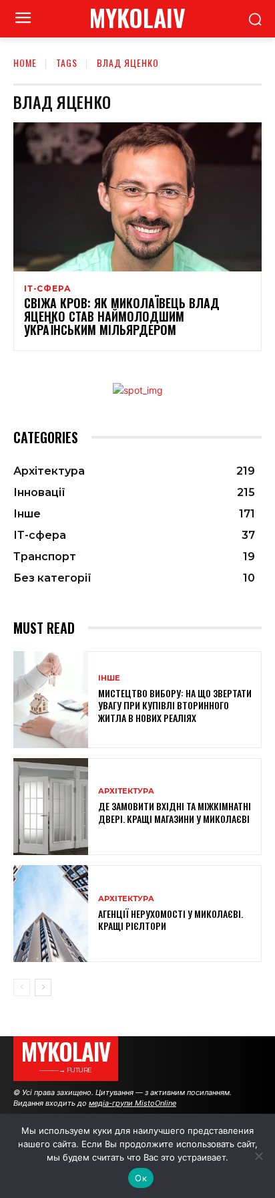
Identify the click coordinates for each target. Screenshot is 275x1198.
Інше (109, 678)
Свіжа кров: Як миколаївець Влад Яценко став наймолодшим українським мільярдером (122, 316)
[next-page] (43, 987)
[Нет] (258, 1156)
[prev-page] (21, 987)
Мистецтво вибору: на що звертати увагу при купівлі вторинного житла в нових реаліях (175, 705)
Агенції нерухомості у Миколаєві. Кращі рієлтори (170, 920)
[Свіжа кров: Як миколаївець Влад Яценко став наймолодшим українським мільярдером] (137, 196)
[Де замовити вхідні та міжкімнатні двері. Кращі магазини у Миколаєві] (50, 806)
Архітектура (126, 791)
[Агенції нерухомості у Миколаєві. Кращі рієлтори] (50, 913)
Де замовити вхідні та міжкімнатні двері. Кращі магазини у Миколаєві (174, 812)
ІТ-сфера (47, 289)
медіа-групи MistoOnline (132, 1103)
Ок (141, 1178)
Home (25, 62)
